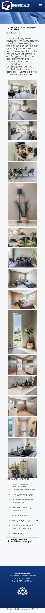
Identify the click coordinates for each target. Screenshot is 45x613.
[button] (40, 5)
